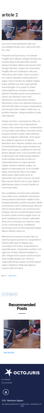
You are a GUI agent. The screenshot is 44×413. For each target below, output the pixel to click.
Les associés (7, 382)
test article (9, 352)
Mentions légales (15, 400)
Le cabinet (6, 379)
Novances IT (15, 404)
